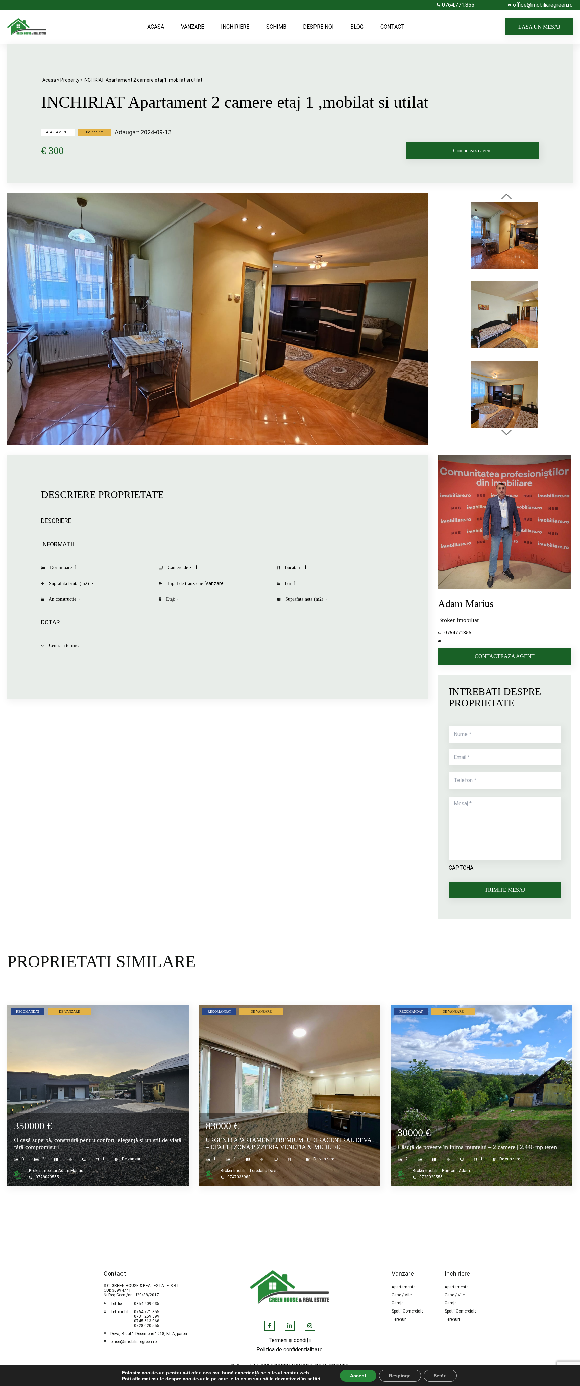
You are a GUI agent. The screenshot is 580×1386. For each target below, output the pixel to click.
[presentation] (506, 197)
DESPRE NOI (318, 26)
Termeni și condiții (289, 1340)
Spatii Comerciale (407, 1311)
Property (69, 80)
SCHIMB (276, 26)
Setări (440, 1375)
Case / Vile (402, 1295)
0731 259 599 (146, 1316)
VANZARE (192, 26)
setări (313, 1378)
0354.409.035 (146, 1303)
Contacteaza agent (472, 150)
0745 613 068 (146, 1321)
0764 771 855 (146, 1311)
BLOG (357, 26)
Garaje (397, 1303)
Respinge (400, 1375)
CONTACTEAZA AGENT (505, 656)
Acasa (49, 80)
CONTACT (392, 26)
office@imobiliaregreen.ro (133, 1341)
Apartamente (403, 1287)
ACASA (155, 26)
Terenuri (399, 1319)
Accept (358, 1375)
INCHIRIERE (235, 26)
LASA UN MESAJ (539, 27)
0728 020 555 (146, 1325)
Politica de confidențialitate (289, 1350)
